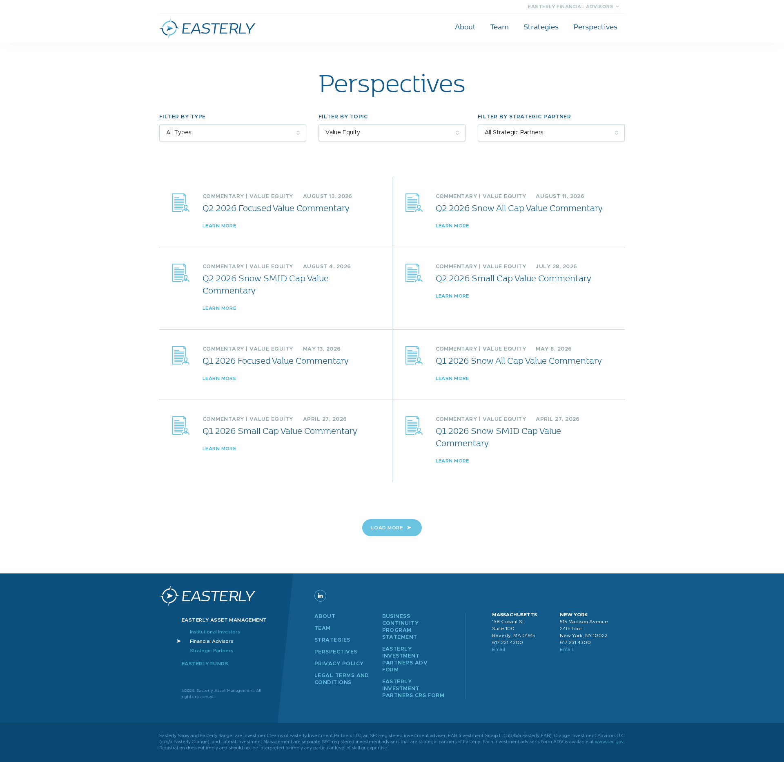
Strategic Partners (211, 650)
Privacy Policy (338, 663)
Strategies (541, 26)
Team (499, 26)
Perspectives (595, 26)
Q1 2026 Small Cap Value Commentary (280, 430)
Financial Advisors (211, 641)
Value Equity (271, 196)
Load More (387, 527)
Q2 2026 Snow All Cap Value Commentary (519, 207)
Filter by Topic (343, 117)
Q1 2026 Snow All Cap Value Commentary (518, 360)
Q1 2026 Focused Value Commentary (275, 360)
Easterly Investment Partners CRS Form (413, 688)
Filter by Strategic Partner (524, 117)
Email (498, 649)
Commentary (223, 196)
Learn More (219, 225)
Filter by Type (182, 117)
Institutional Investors (215, 631)
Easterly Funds (205, 663)
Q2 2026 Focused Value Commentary (276, 207)
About (465, 26)
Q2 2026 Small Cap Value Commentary (513, 278)
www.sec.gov (609, 742)
